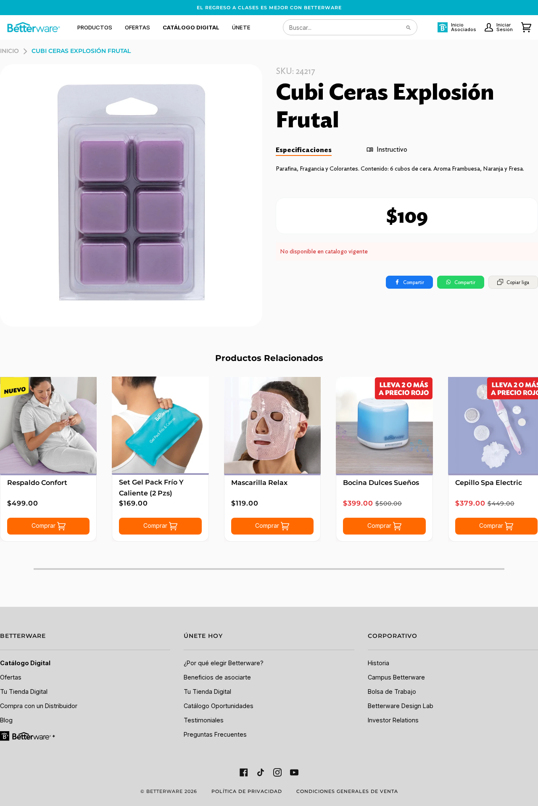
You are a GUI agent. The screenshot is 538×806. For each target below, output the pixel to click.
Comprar (44, 525)
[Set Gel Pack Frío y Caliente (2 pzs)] (160, 425)
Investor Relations (393, 720)
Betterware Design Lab (400, 705)
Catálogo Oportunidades (218, 705)
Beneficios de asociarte (217, 677)
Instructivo (392, 149)
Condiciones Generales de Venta (347, 791)
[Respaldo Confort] (48, 425)
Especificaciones (304, 150)
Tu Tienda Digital (23, 691)
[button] (95, 27)
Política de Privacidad (246, 791)
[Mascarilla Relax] (272, 425)
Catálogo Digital (25, 662)
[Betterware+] (28, 735)
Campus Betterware (396, 677)
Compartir (413, 282)
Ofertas (10, 677)
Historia (378, 662)
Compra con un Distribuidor (38, 705)
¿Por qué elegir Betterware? (224, 662)
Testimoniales (204, 720)
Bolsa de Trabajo (392, 691)
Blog (6, 720)
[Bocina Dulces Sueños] (384, 425)
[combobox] (350, 27)
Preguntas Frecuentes (215, 734)
